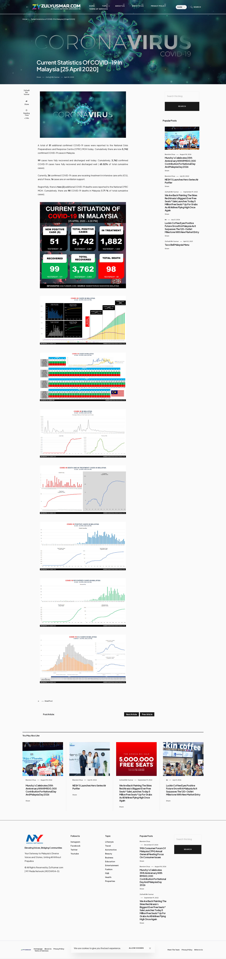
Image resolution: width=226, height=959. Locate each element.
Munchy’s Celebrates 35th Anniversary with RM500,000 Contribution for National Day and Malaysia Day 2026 (180, 162)
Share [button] (39, 77)
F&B (107, 873)
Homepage (38, 949)
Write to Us (138, 6)
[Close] (150, 948)
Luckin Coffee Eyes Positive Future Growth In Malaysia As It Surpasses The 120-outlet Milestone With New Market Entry (182, 227)
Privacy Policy (158, 6)
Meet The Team (174, 950)
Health (108, 877)
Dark (180, 7)
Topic (105, 6)
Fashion (108, 869)
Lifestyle (109, 842)
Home (92, 6)
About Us (120, 6)
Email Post (49, 701)
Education (110, 861)
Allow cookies (136, 948)
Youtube (75, 853)
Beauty (108, 853)
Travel (108, 846)
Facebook (75, 846)
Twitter (74, 849)
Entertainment (112, 865)
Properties (110, 881)
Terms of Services (98, 9)
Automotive (111, 849)
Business (109, 857)
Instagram (75, 842)
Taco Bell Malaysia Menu (177, 244)
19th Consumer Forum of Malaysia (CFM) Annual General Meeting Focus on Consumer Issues (153, 853)
